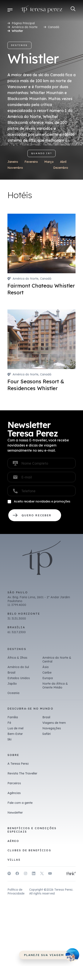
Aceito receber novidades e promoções (42, 501)
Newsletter (15, 812)
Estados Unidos (18, 678)
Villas (13, 859)
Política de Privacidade (15, 891)
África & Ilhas (17, 658)
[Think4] (71, 874)
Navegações (51, 728)
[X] (42, 874)
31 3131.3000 (16, 618)
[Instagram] (25, 874)
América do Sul (18, 667)
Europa (47, 678)
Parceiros (14, 783)
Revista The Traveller (22, 773)
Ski (9, 739)
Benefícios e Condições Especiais (31, 829)
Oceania (13, 693)
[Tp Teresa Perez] (41, 9)
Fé (9, 723)
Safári (46, 734)
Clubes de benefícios (29, 850)
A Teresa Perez (18, 764)
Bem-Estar (15, 734)
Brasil (11, 672)
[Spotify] (9, 874)
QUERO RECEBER (35, 515)
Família (12, 717)
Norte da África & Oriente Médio (55, 685)
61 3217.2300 (16, 632)
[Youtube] (50, 874)
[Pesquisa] (73, 8)
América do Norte (24, 27)
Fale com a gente (20, 803)
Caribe (47, 672)
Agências (14, 793)
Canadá (53, 27)
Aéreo (13, 841)
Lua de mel (15, 728)
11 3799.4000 (16, 605)
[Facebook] (17, 874)
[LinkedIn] (33, 874)
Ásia (45, 667)
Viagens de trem (54, 723)
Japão (12, 684)
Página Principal (23, 23)
